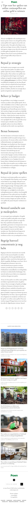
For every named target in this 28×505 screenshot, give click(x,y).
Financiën (3, 500)
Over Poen (22, 501)
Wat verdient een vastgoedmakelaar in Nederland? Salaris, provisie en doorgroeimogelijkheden (13, 434)
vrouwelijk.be (14, 495)
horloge (18, 117)
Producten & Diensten (13, 501)
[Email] (21, 308)
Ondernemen (9, 500)
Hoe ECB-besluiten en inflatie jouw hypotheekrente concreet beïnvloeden (10, 407)
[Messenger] (10, 308)
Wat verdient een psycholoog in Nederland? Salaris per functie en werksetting (14, 462)
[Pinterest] (15, 308)
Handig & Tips (14, 13)
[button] (21, 484)
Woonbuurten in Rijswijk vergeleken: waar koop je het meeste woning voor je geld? (14, 379)
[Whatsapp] (18, 308)
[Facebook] (7, 308)
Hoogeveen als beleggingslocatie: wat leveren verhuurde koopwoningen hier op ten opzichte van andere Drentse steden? (13, 350)
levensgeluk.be (14, 497)
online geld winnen (9, 80)
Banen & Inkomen (17, 500)
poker (9, 188)
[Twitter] (12, 308)
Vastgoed (24, 500)
